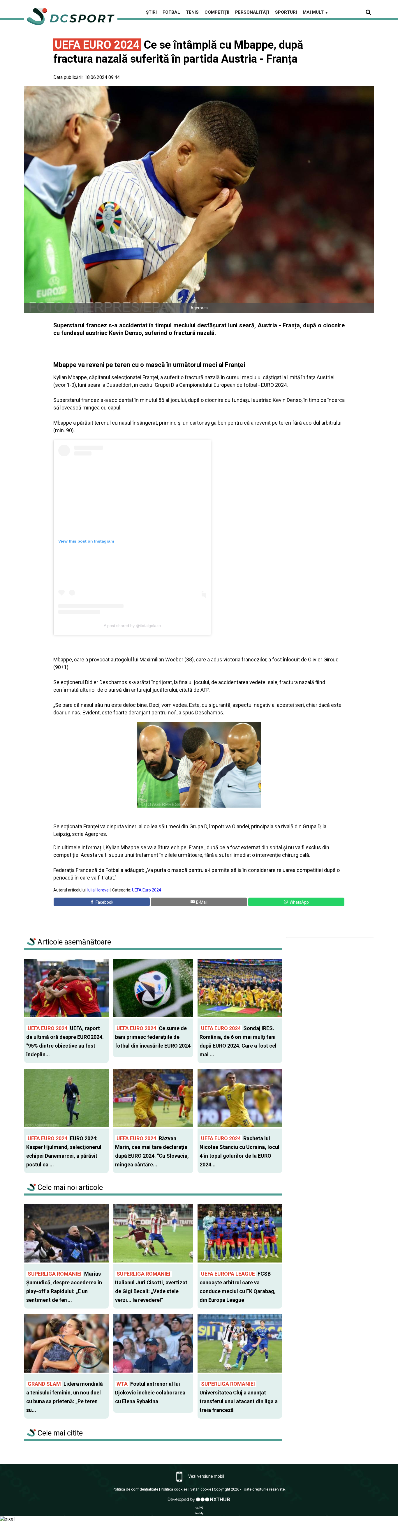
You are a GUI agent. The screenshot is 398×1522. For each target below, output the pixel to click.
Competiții (217, 12)
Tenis (192, 12)
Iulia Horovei (98, 890)
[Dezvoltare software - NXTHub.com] (199, 1502)
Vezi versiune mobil (205, 1476)
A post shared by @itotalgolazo (132, 625)
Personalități (252, 12)
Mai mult (316, 12)
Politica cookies (174, 1489)
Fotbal (171, 12)
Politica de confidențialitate (135, 1489)
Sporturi (286, 12)
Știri (151, 12)
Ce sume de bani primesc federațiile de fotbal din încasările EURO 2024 (153, 1037)
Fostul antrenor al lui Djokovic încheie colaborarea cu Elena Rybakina (150, 1392)
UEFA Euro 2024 (146, 890)
